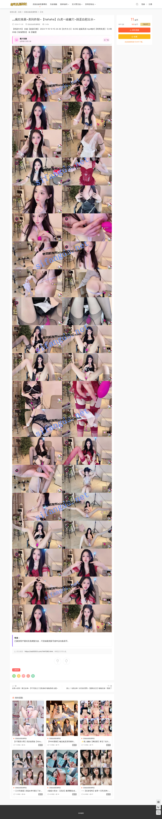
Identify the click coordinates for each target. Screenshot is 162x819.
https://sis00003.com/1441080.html (39, 651)
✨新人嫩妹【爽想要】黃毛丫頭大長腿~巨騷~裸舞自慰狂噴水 (95, 741)
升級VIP (145, 24)
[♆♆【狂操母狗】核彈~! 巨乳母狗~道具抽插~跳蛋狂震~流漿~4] (96, 767)
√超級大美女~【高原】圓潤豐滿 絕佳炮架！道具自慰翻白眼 (61, 791)
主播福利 (16, 670)
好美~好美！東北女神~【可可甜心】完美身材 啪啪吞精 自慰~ (35, 688)
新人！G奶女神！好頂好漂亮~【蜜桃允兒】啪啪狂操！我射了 (89, 688)
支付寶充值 (76, 4)
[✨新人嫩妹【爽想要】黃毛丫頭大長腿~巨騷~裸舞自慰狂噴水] (96, 718)
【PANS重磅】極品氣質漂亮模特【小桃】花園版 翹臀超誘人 (60, 741)
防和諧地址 (89, 4)
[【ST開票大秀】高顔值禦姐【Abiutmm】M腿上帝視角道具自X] (28, 718)
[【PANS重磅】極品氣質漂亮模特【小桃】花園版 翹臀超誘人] (62, 718)
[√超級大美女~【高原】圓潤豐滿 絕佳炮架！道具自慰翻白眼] (62, 767)
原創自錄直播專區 (40, 4)
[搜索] (137, 4)
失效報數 (53, 4)
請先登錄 (135, 30)
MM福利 (81, 813)
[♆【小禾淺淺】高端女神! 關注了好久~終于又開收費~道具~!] (28, 767)
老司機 (19, 4)
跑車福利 (63, 4)
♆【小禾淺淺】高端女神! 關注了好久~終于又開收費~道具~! (27, 791)
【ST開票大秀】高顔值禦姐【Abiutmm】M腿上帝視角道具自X (27, 741)
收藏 (135, 37)
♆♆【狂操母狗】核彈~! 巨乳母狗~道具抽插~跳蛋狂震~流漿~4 (95, 791)
